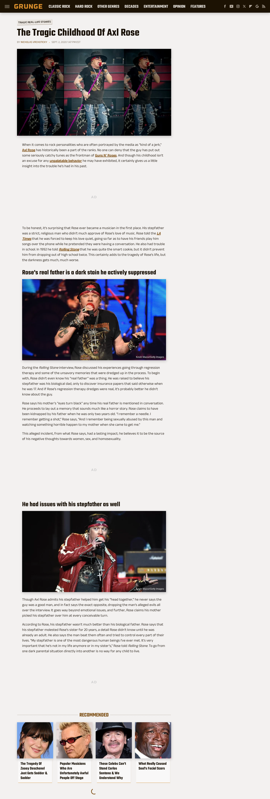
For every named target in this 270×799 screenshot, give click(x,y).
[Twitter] (244, 6)
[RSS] (263, 6)
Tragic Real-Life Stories (34, 22)
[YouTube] (231, 6)
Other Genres (108, 6)
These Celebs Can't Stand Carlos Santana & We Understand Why (112, 770)
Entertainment (156, 6)
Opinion (179, 6)
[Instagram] (238, 6)
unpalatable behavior (66, 161)
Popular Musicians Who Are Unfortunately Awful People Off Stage (74, 770)
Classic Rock (59, 6)
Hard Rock (83, 6)
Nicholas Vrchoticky (34, 42)
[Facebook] (225, 6)
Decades (132, 6)
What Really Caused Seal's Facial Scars (153, 766)
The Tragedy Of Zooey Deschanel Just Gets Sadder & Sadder (34, 770)
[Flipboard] (250, 6)
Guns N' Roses (106, 155)
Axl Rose (28, 150)
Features (198, 6)
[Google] (257, 6)
